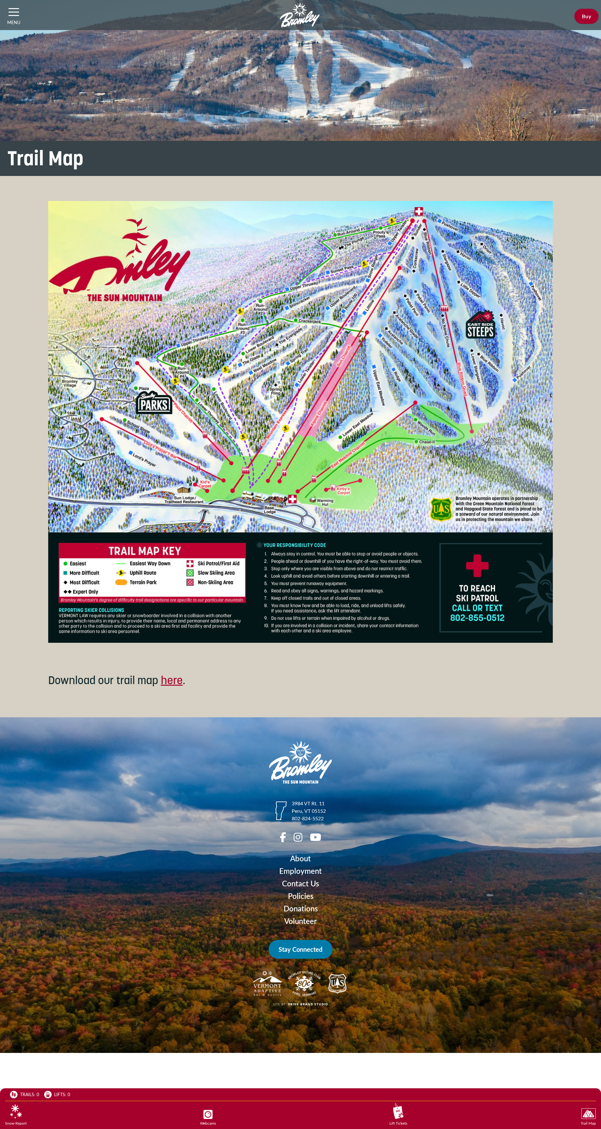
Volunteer (300, 921)
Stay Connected (300, 949)
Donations (301, 908)
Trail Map (588, 1123)
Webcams (208, 1123)
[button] (13, 11)
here (172, 680)
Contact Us (300, 883)
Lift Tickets (398, 1123)
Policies (300, 896)
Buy (586, 16)
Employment (300, 871)
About (300, 858)
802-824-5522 (308, 818)
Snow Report (16, 1123)
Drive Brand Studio (308, 1004)
